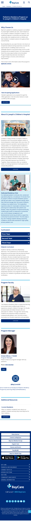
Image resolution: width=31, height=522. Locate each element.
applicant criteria (6, 63)
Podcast (24, 501)
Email (3, 369)
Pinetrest (15, 501)
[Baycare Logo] (14, 2)
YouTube (21, 501)
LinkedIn (18, 501)
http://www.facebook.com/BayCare (7, 501)
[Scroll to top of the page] (29, 511)
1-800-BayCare (19, 492)
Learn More (15, 169)
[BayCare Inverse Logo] (15, 486)
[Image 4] (23, 457)
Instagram (13, 501)
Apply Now (5, 102)
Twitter (10, 501)
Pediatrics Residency (17, 6)
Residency (9, 6)
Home (4, 6)
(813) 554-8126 (9, 365)
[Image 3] (7, 457)
